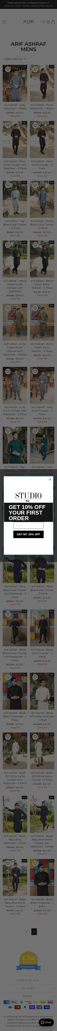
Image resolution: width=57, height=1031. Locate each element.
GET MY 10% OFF (28, 534)
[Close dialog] (50, 479)
